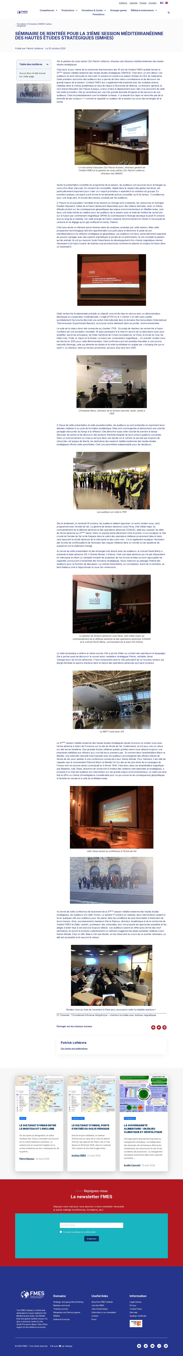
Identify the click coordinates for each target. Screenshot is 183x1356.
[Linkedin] (166, 1346)
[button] (169, 13)
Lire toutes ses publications (74, 1049)
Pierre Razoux (26, 1158)
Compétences (47, 10)
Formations (22, 24)
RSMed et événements (142, 10)
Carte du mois (78, 1118)
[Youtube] (152, 1346)
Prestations (98, 14)
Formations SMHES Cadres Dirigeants (34, 25)
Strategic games (118, 10)
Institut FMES (79, 1155)
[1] (70, 246)
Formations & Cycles (92, 10)
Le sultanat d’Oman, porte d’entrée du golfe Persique (90, 1127)
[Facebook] (139, 1346)
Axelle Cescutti (132, 1165)
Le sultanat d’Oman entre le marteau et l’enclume (37, 1127)
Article (22, 1118)
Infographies (130, 1118)
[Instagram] (159, 1346)
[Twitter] (146, 1346)
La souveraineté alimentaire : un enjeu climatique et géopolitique (143, 1128)
